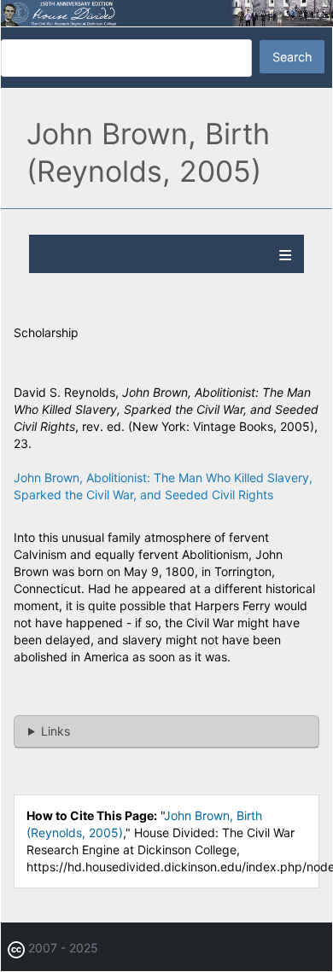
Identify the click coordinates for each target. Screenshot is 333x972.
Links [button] (55, 731)
